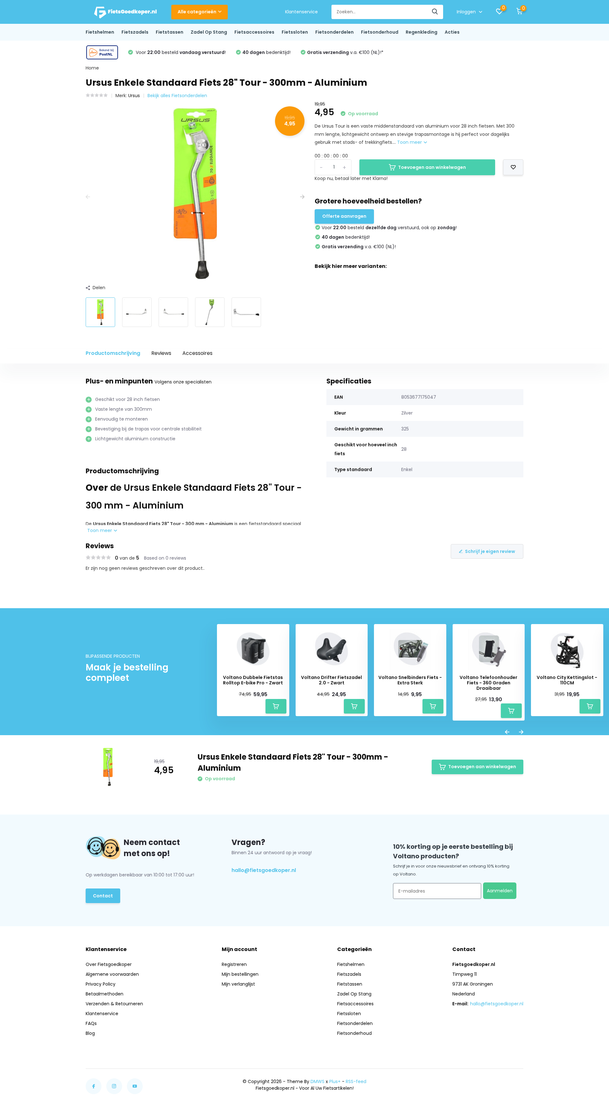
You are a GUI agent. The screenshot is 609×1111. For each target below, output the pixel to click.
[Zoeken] (435, 12)
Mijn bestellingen (240, 974)
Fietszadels (134, 32)
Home (92, 68)
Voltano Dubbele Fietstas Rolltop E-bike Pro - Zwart (253, 680)
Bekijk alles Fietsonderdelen (177, 95)
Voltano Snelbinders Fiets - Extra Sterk (410, 680)
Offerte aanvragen (344, 216)
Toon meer (410, 142)
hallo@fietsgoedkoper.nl (264, 870)
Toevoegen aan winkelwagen (432, 167)
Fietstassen (169, 32)
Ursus (134, 95)
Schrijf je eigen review (490, 551)
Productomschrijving (113, 353)
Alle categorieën (197, 12)
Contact (103, 896)
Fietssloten (295, 32)
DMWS (317, 1081)
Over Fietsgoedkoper (109, 964)
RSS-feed (356, 1081)
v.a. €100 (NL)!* (345, 52)
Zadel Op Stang (209, 32)
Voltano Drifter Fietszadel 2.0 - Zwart (331, 680)
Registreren (234, 964)
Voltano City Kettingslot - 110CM (567, 680)
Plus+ (335, 1081)
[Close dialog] (248, 988)
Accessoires (197, 353)
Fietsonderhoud (379, 32)
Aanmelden (500, 891)
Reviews (161, 353)
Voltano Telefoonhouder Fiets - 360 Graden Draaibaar (488, 683)
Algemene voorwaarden (112, 974)
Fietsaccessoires (254, 32)
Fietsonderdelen (334, 32)
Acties (452, 32)
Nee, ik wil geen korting (191, 1092)
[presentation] (88, 197)
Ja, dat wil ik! (191, 1075)
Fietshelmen (100, 32)
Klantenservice (301, 12)
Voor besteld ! (180, 52)
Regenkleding (421, 32)
